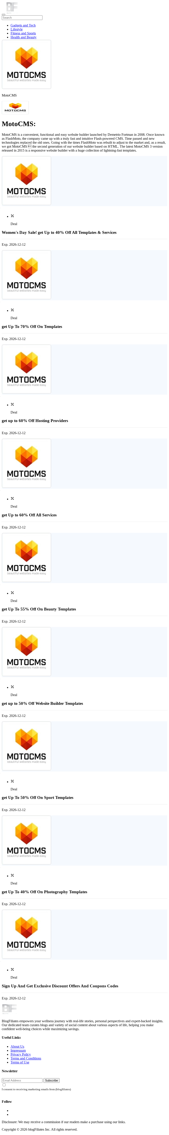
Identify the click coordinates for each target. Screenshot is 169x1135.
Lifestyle (17, 29)
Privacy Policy (21, 1054)
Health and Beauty (24, 37)
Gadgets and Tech (23, 25)
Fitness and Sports (23, 33)
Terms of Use (20, 1062)
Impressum (18, 1050)
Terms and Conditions (26, 1058)
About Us (17, 1046)
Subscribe (51, 1080)
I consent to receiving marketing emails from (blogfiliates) (36, 1089)
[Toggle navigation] (3, 14)
